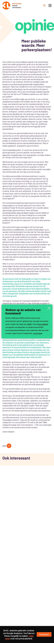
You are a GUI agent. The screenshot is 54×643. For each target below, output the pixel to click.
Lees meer (38, 333)
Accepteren (44, 634)
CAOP (29, 324)
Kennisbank (43, 324)
